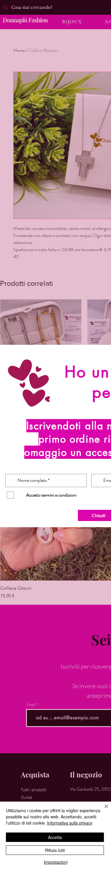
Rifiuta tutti (55, 850)
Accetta (55, 837)
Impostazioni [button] (55, 862)
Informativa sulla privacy (69, 823)
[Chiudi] (103, 810)
